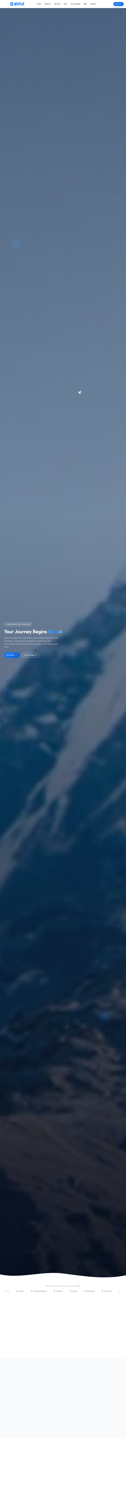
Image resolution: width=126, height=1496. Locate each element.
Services (57, 4)
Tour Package (75, 4)
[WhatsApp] (110, 4)
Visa (65, 4)
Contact (93, 4)
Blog (85, 4)
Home (39, 4)
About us (48, 4)
